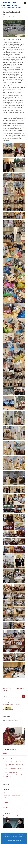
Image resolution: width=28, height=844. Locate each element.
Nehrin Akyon (16, 16)
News (5, 681)
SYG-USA (6, 807)
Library (14, 840)
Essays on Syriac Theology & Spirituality (12, 795)
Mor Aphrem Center (14, 841)
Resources (9, 840)
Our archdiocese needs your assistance (11, 704)
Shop (5, 805)
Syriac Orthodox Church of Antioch (9, 4)
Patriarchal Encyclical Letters (10, 800)
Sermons (6, 802)
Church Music (7, 792)
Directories (18, 840)
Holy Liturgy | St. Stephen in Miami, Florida (13, 761)
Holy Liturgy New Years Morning (11, 772)
